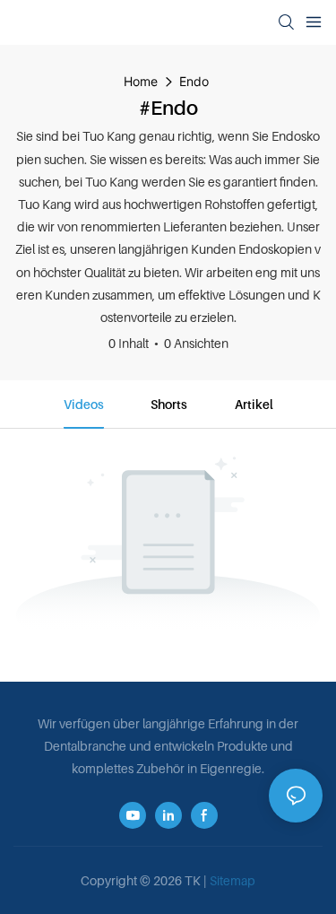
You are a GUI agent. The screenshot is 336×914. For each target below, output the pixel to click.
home (141, 81)
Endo (194, 81)
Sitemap (232, 880)
